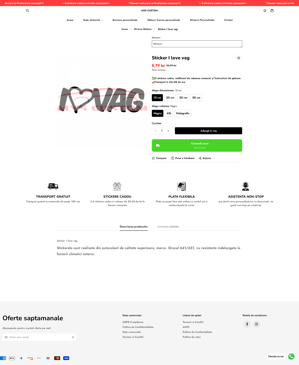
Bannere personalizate (125, 20)
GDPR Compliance (133, 322)
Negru (158, 113)
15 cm (157, 98)
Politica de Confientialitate (197, 332)
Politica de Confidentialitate (138, 327)
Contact (228, 20)
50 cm (196, 98)
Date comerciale (132, 332)
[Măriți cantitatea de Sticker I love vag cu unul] (168, 130)
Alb (169, 113)
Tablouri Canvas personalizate (163, 20)
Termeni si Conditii (133, 337)
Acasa (70, 20)
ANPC (186, 327)
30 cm (183, 98)
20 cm (170, 98)
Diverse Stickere (143, 29)
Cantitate (156, 123)
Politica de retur (192, 337)
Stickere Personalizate (202, 20)
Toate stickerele (91, 20)
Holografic (183, 113)
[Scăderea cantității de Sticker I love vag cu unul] (155, 130)
